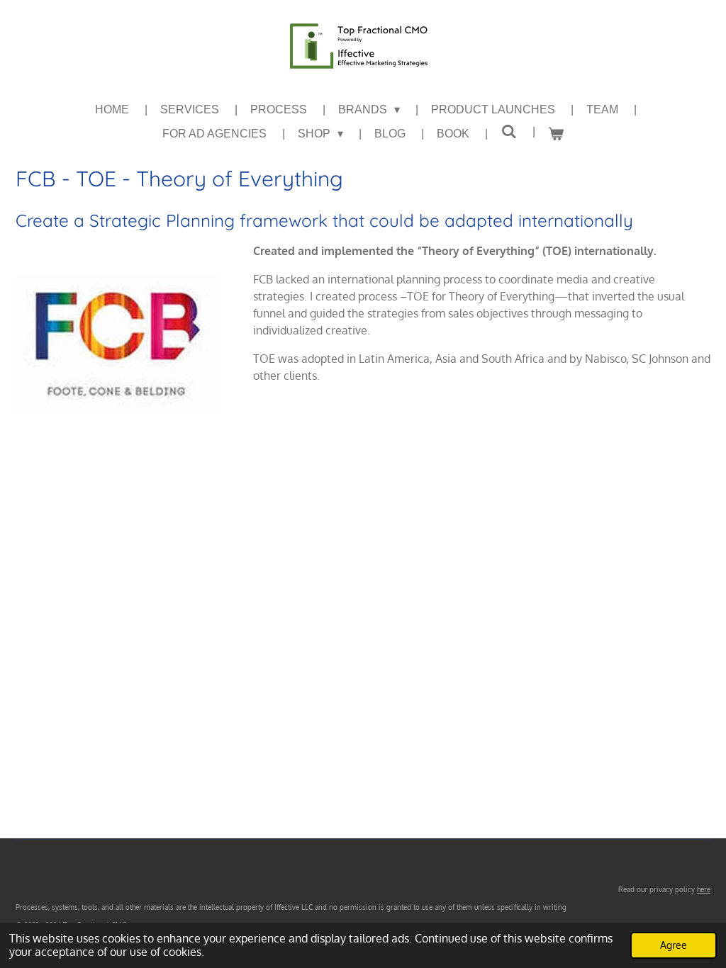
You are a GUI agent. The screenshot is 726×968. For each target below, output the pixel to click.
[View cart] (556, 134)
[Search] (508, 132)
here (703, 889)
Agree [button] (673, 944)
